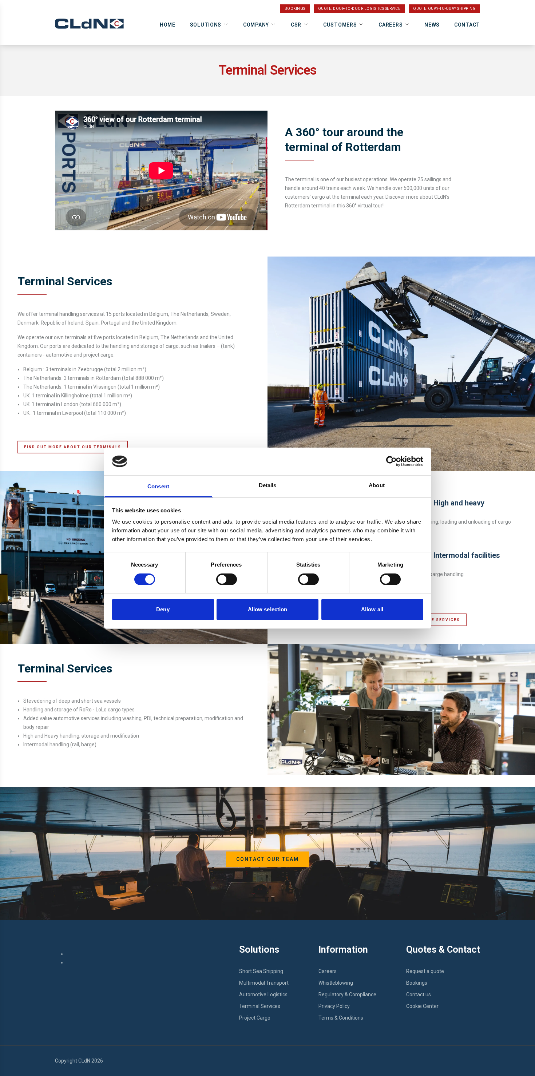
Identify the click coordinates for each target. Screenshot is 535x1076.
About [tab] (377, 485)
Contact (467, 25)
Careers (391, 25)
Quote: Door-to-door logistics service (359, 9)
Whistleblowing (335, 983)
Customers (340, 25)
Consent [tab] (158, 486)
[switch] (226, 579)
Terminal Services (259, 1006)
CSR (296, 25)
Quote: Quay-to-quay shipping (444, 9)
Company (256, 25)
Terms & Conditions (340, 1018)
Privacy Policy (334, 1006)
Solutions (205, 25)
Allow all (372, 609)
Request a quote (425, 971)
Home (167, 25)
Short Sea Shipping (261, 971)
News (432, 25)
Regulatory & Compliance (347, 994)
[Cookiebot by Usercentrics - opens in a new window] (391, 461)
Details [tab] (268, 485)
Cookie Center (422, 1006)
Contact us (418, 994)
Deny (162, 609)
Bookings (295, 9)
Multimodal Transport (264, 983)
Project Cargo (254, 1018)
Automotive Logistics (263, 994)
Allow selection (268, 609)
